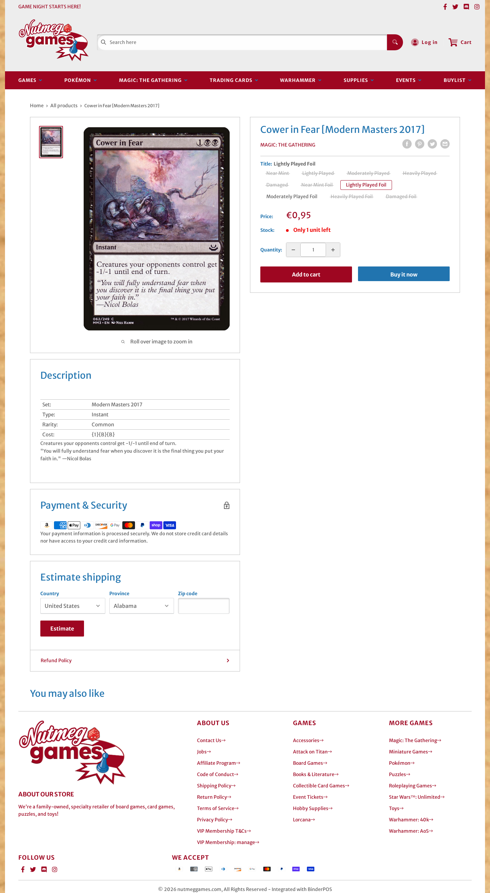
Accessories (306, 740)
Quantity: (271, 250)
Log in (430, 42)
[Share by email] (445, 144)
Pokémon (79, 80)
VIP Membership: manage (226, 842)
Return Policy (212, 797)
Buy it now (403, 274)
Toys (394, 808)
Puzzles (397, 774)
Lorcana (302, 820)
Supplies (357, 80)
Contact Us (209, 740)
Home (37, 106)
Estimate (62, 628)
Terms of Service (215, 808)
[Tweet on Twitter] (432, 144)
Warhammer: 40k (409, 820)
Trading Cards (232, 80)
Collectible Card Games (319, 786)
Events (407, 80)
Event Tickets (308, 797)
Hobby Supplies (310, 808)
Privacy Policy (212, 820)
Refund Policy (56, 661)
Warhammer (299, 80)
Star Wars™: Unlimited (414, 797)
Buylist (456, 80)
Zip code (187, 593)
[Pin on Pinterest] (419, 144)
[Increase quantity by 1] (333, 250)
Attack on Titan (310, 752)
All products (64, 106)
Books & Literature (313, 774)
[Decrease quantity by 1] (293, 250)
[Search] (395, 42)
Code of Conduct (215, 774)
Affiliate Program (216, 763)
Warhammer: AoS (409, 831)
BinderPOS (320, 889)
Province (119, 593)
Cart (466, 42)
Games (28, 80)
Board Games (308, 763)
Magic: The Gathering (151, 80)
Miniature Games (408, 752)
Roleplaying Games (410, 786)
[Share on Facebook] (407, 144)
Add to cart (306, 274)
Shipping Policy (214, 786)
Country (49, 593)
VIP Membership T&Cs (222, 831)
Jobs (202, 752)
